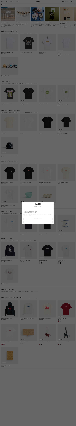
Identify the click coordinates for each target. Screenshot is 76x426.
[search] (72, 1)
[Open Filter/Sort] (74, 4)
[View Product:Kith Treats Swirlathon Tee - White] (39, 263)
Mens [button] (7, 1)
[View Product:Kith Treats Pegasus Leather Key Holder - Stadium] (41, 344)
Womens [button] (12, 1)
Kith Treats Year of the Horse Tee (62, 318)
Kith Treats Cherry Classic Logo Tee (25, 182)
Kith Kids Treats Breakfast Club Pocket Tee (64, 54)
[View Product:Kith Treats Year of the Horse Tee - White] (60, 321)
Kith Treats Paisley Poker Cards (6, 365)
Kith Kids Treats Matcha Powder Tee (63, 104)
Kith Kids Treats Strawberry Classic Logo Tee (8, 205)
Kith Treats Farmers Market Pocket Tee (7, 182)
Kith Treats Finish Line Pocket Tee (25, 260)
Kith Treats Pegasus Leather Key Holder (45, 341)
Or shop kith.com (38, 222)
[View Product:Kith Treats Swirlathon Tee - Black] (41, 263)
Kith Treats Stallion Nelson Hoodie (6, 318)
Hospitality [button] (65, 1)
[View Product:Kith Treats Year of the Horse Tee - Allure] (58, 321)
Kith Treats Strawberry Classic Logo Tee (45, 182)
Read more (36, 83)
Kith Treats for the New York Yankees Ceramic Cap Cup (9, 155)
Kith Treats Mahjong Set (23, 341)
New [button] (2, 1)
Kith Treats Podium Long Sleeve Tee (6, 260)
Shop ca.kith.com (38, 218)
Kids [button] (18, 1)
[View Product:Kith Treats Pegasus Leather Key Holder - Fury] (39, 344)
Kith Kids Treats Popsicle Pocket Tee (63, 133)
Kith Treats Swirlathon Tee (43, 260)
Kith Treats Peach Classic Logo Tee (63, 182)
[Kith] (38, 1)
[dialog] (38, 213)
